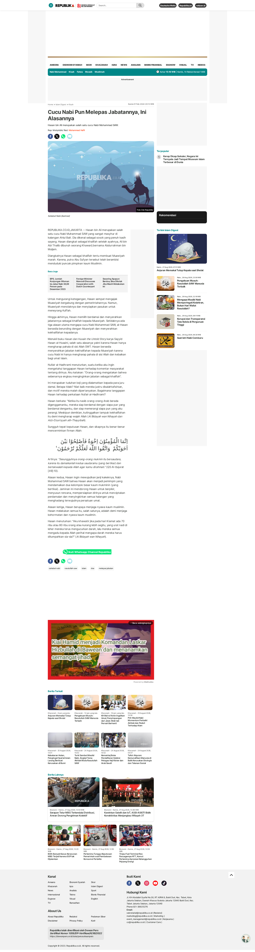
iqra (114, 65)
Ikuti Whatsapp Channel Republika (89, 552)
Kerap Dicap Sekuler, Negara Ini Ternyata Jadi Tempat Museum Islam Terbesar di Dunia (184, 159)
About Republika (55, 916)
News (50, 890)
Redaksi (73, 916)
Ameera (51, 882)
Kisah (71, 72)
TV (192, 65)
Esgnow (51, 898)
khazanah (101, 65)
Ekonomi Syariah (72, 65)
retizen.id (200, 5)
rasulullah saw (71, 568)
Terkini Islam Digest (167, 230)
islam (84, 568)
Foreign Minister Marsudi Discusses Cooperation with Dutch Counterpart (85, 283)
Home (50, 104)
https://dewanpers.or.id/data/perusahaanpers (71, 936)
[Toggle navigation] (51, 5)
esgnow (170, 65)
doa (92, 568)
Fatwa (80, 72)
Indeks (201, 65)
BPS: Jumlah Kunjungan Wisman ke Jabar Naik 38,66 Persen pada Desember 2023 (59, 284)
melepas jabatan (106, 568)
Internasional (54, 894)
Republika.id (185, 5)
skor (88, 65)
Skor (93, 882)
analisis (135, 65)
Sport (93, 890)
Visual (72, 898)
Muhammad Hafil (77, 130)
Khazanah (52, 886)
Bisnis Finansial (153, 65)
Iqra (71, 886)
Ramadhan (75, 903)
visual (183, 65)
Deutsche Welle (167, 5)
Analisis (73, 890)
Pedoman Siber (98, 916)
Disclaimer (53, 920)
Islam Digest (61, 104)
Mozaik (88, 72)
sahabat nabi (54, 568)
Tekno (72, 894)
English (94, 898)
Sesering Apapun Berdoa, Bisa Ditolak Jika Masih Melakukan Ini (113, 283)
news (124, 65)
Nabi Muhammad (58, 72)
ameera (54, 65)
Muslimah (99, 72)
